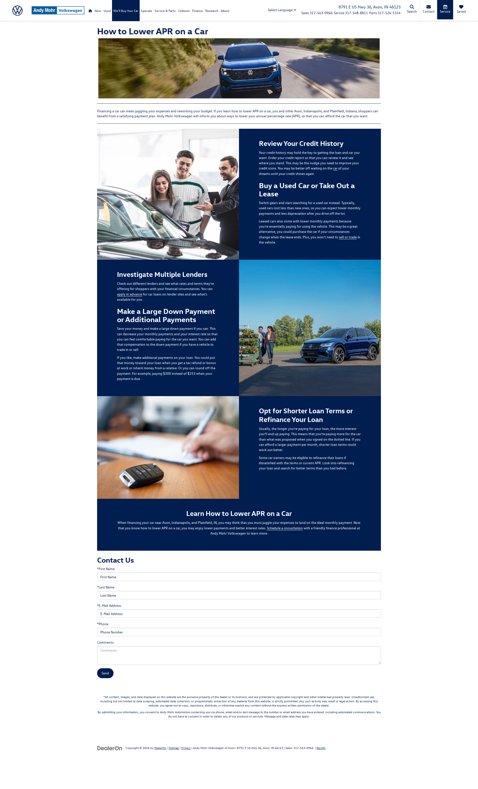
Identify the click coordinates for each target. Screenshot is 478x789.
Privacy (186, 748)
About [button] (225, 10)
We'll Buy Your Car (125, 10)
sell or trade (348, 237)
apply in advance (129, 294)
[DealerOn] (109, 747)
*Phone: (103, 624)
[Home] (90, 10)
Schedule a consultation (285, 528)
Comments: (106, 642)
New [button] (98, 10)
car (335, 168)
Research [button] (211, 10)
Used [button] (107, 10)
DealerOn (160, 748)
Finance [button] (197, 10)
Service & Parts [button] (165, 10)
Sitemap (174, 748)
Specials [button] (146, 10)
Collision (184, 10)
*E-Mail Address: (109, 605)
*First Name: (106, 568)
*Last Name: (106, 587)
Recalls (320, 748)
